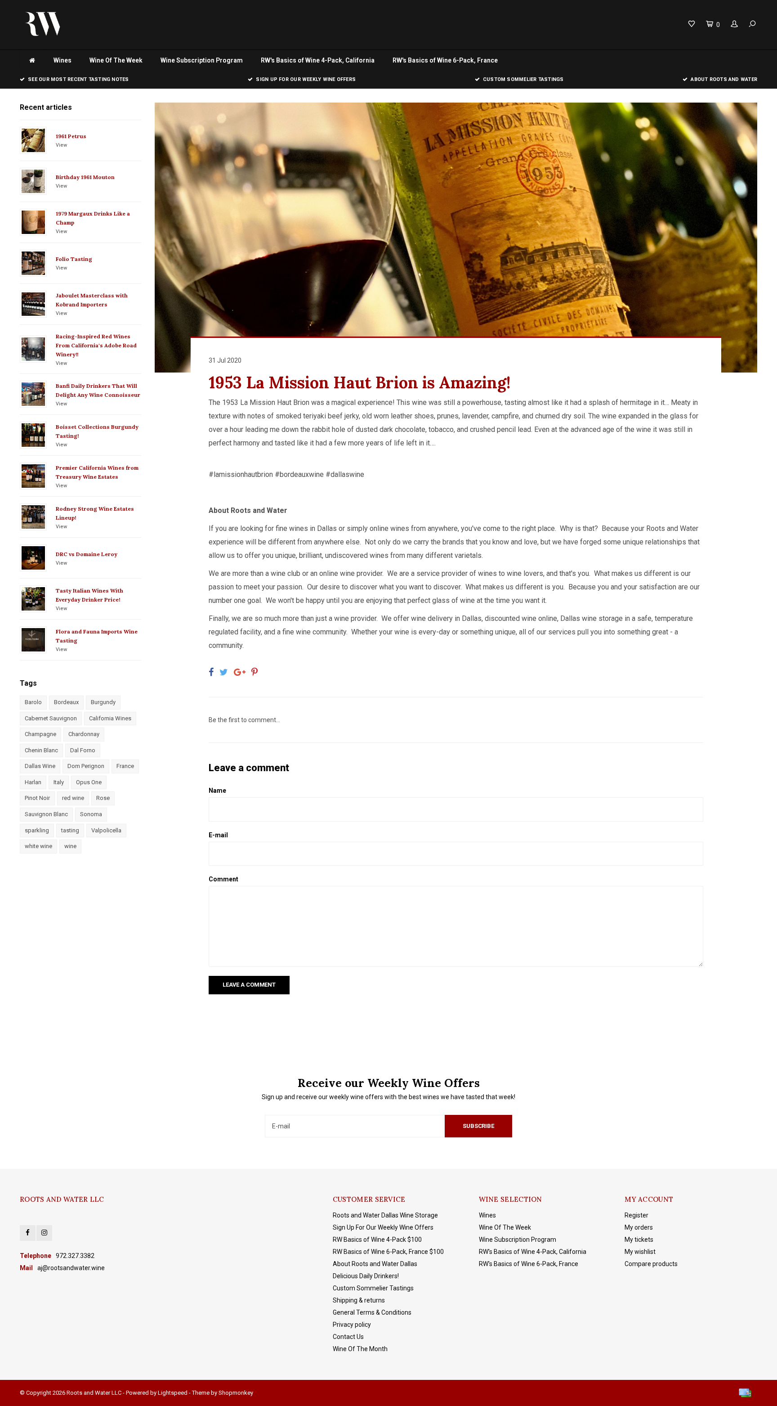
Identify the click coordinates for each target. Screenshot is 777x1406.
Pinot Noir (37, 798)
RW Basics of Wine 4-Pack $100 (377, 1239)
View (61, 145)
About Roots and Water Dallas (375, 1263)
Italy (59, 782)
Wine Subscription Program (202, 60)
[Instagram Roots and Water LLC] (44, 1233)
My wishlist (640, 1251)
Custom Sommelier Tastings (523, 79)
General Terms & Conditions (372, 1312)
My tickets (639, 1239)
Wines (62, 60)
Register (636, 1215)
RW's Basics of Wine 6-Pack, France (445, 60)
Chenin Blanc (41, 750)
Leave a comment (249, 984)
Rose (103, 798)
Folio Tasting (74, 259)
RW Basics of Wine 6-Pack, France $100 (388, 1251)
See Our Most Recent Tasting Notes (78, 79)
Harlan (33, 782)
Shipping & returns (359, 1300)
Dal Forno (82, 750)
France (125, 766)
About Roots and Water (724, 79)
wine (70, 846)
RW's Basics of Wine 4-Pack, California (318, 60)
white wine (38, 846)
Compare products (651, 1263)
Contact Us (348, 1336)
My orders (639, 1227)
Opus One (89, 782)
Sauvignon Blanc (46, 814)
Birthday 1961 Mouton (85, 177)
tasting (70, 830)
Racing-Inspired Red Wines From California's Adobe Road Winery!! (96, 345)
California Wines (110, 718)
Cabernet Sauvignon (51, 718)
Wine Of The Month (360, 1348)
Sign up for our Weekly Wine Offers (305, 79)
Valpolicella (106, 830)
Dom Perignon (85, 766)
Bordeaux (66, 702)
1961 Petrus (71, 136)
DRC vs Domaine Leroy (86, 554)
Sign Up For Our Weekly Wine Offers (383, 1227)
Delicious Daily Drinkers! (366, 1276)
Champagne (40, 734)
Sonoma (91, 814)
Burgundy (103, 702)
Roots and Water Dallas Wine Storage (385, 1215)
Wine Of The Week (116, 60)
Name (217, 790)
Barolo (33, 702)
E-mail (218, 835)
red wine (73, 798)
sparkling (37, 830)
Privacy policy (352, 1324)
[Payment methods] (745, 1393)
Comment (223, 879)
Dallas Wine (40, 766)
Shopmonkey (236, 1392)
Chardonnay (83, 734)
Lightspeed (173, 1392)
